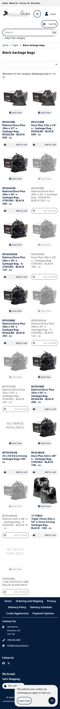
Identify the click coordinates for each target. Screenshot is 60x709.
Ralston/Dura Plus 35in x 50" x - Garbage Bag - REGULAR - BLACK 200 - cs (42, 394)
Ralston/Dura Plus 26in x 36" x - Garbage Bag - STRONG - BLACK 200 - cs (13, 195)
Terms (8, 601)
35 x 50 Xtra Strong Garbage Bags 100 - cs (14, 457)
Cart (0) (51, 23)
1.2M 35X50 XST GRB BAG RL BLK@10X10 (15, 582)
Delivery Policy (17, 607)
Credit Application (17, 613)
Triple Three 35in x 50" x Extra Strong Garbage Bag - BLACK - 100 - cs (43, 522)
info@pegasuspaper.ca (17, 645)
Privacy (51, 601)
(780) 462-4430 (13, 639)
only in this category (14, 37)
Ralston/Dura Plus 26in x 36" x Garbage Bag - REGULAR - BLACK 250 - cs (44, 194)
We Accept (8, 673)
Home (5, 3)
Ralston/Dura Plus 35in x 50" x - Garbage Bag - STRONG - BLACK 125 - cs (13, 394)
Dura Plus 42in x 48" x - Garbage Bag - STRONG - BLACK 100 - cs (43, 459)
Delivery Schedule (41, 607)
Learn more (24, 700)
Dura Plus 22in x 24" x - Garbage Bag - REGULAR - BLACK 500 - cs (43, 128)
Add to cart (21, 144)
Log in (52, 13)
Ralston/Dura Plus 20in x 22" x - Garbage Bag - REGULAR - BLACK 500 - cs (13, 129)
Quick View (17, 112)
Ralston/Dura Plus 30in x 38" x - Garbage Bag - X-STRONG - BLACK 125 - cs (42, 328)
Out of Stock (49, 210)
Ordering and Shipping (29, 601)
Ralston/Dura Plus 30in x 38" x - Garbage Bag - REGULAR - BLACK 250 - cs (13, 328)
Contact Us (24, 3)
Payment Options (43, 613)
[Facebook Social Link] (3, 663)
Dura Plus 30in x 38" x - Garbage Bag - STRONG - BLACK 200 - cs (43, 260)
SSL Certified (15, 685)
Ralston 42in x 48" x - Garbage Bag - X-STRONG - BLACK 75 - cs (15, 522)
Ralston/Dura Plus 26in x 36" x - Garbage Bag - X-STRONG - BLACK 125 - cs (13, 261)
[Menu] (37, 14)
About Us (13, 3)
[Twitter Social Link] (9, 663)
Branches (35, 3)
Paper (15, 45)
